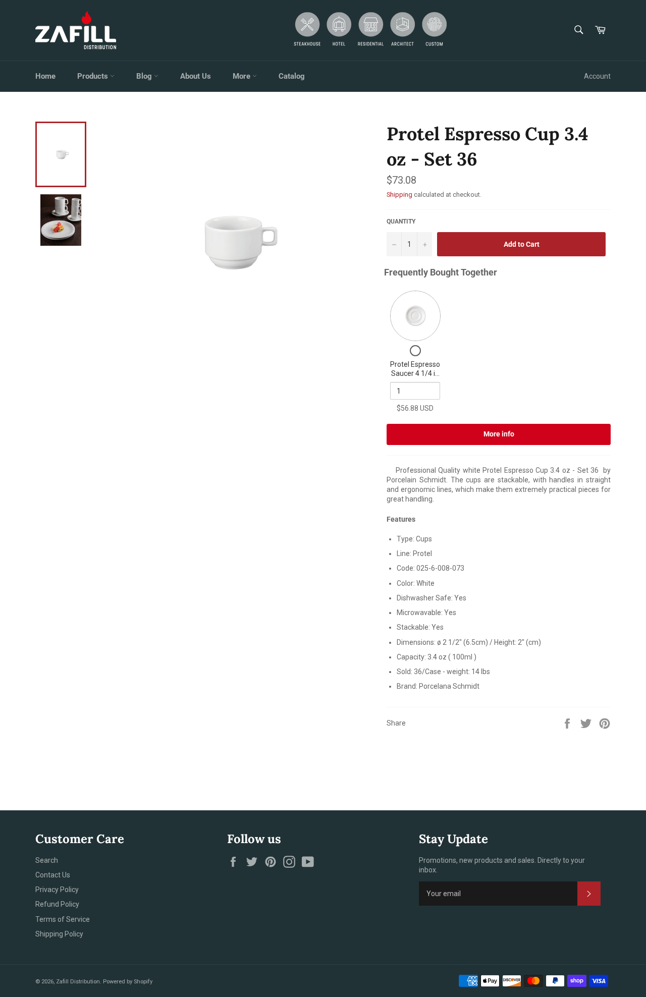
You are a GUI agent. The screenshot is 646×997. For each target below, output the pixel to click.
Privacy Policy (57, 889)
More (242, 76)
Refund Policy (57, 904)
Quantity (401, 221)
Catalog (292, 76)
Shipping (399, 194)
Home (45, 76)
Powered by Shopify (127, 981)
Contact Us (52, 875)
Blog (145, 76)
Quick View (415, 315)
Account (597, 76)
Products (93, 76)
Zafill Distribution (78, 981)
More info (498, 434)
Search (46, 860)
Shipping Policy (59, 934)
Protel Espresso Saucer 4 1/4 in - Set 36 (415, 373)
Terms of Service (62, 919)
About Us (195, 76)
